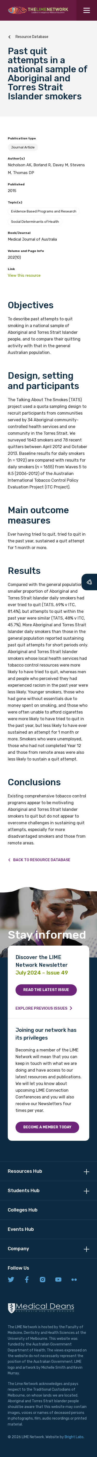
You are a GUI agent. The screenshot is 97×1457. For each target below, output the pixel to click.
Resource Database (32, 37)
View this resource (24, 275)
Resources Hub (25, 1171)
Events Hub (21, 1229)
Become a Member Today (47, 1127)
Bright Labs (74, 1437)
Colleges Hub (23, 1210)
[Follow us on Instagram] (42, 1280)
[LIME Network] (38, 10)
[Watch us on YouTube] (58, 1280)
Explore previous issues (42, 1008)
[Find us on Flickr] (74, 1280)
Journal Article (23, 147)
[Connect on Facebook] (26, 1280)
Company (18, 1249)
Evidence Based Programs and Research (43, 211)
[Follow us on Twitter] (11, 1280)
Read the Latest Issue (46, 990)
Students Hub (24, 1190)
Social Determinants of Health (35, 222)
